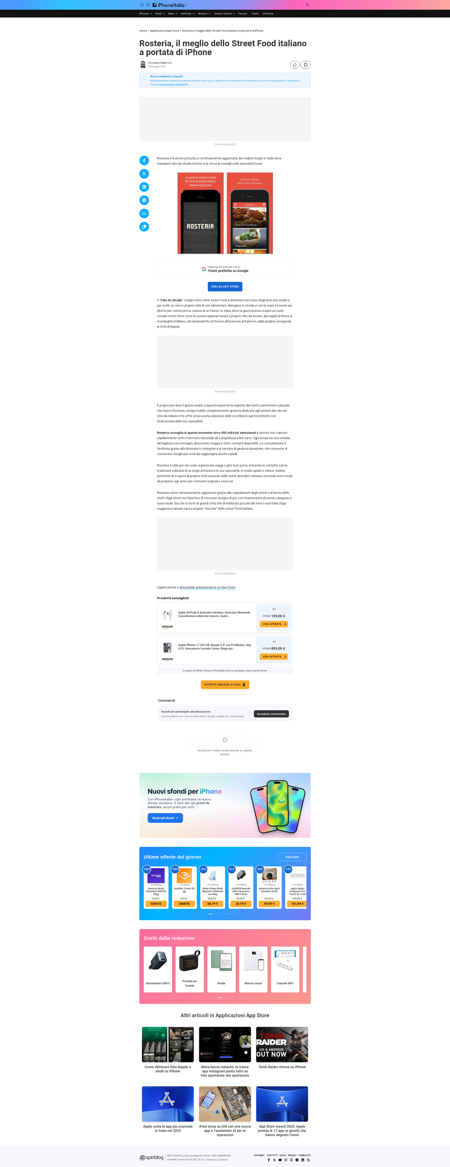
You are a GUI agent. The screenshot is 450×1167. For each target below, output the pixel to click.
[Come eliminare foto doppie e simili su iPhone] (168, 1044)
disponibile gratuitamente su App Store (207, 587)
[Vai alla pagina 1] (210, 914)
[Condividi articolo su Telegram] (144, 200)
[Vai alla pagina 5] (225, 914)
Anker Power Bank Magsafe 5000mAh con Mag (212, 891)
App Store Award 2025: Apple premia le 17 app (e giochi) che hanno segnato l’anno (282, 1130)
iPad (158, 13)
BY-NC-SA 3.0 (197, 1159)
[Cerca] (148, 5)
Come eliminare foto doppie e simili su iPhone (168, 1069)
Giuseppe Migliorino (160, 62)
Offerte (268, 13)
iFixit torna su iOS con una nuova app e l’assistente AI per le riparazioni (225, 1130)
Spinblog (187, 1155)
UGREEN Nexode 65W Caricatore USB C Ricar (241, 891)
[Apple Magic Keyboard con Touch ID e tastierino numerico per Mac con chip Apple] (297, 875)
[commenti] (295, 64)
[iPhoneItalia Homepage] (168, 5)
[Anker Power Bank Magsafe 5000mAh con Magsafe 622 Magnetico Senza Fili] (212, 875)
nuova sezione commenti (173, 84)
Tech (255, 13)
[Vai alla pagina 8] (234, 914)
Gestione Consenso (217, 1159)
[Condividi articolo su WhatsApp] (144, 213)
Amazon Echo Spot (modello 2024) (269, 890)
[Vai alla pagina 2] (215, 914)
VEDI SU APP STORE (225, 286)
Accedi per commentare (271, 713)
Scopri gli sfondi (163, 818)
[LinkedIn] (302, 1160)
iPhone (144, 13)
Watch (203, 13)
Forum (243, 13)
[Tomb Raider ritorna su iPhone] (282, 1044)
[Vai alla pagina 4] (222, 914)
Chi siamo (259, 1155)
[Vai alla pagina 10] (241, 914)
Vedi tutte (292, 857)
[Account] (307, 4)
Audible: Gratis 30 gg (184, 890)
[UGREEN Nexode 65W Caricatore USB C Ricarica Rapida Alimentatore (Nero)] (241, 875)
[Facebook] (268, 1160)
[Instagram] (285, 1160)
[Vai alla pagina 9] (238, 914)
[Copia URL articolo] (144, 227)
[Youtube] (280, 1160)
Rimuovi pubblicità (225, 144)
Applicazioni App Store (164, 30)
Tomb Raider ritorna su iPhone (282, 1067)
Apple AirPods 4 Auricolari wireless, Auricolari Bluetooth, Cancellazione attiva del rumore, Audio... (214, 614)
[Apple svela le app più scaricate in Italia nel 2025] (168, 1104)
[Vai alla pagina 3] (218, 914)
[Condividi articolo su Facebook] (144, 160)
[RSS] (308, 1160)
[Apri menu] (187, 5)
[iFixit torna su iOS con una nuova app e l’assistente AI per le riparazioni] (225, 1104)
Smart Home (223, 13)
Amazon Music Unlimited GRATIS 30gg (156, 891)
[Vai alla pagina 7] (231, 914)
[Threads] (291, 1160)
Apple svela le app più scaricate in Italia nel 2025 (168, 1128)
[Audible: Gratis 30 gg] (184, 875)
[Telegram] (297, 1160)
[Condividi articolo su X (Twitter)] (144, 174)
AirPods (186, 13)
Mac (171, 13)
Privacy (292, 1155)
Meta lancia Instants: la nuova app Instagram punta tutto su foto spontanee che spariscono (225, 1071)
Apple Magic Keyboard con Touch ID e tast (297, 891)
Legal (283, 1155)
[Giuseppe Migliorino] (143, 64)
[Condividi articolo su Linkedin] (144, 187)
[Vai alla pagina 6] (228, 914)
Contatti (272, 1155)
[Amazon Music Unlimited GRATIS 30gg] (156, 875)
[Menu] (142, 5)
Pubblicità (305, 1155)
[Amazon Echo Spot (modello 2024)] (269, 875)
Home (143, 30)
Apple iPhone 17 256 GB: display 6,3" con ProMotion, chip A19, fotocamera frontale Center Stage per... (214, 646)
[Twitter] (274, 1160)
